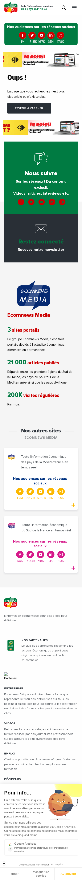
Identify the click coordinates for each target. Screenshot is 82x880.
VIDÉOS (10, 723)
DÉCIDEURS (12, 779)
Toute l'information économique (37, 8)
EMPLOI (9, 753)
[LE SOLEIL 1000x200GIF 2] (41, 59)
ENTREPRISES (14, 688)
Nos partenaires (34, 640)
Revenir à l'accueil (29, 108)
